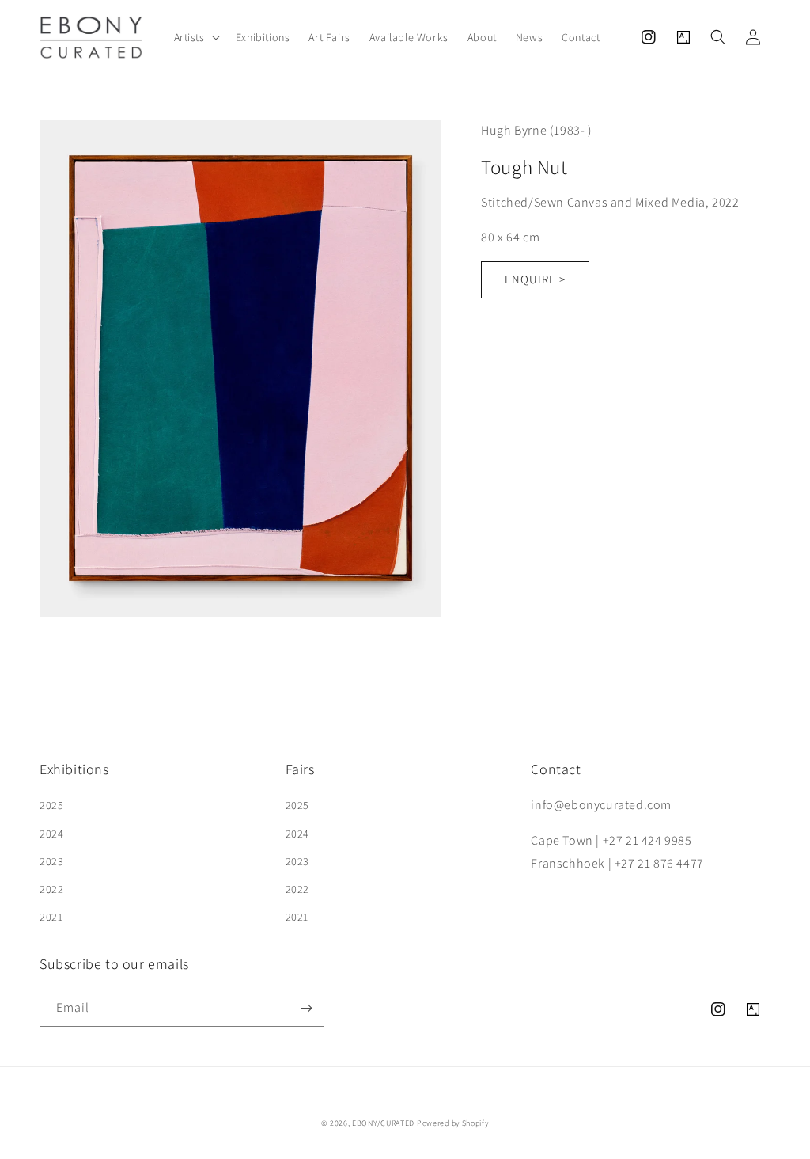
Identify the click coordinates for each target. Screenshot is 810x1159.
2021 (51, 917)
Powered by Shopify (453, 1123)
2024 (51, 833)
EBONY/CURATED (383, 1123)
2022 (51, 889)
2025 (51, 805)
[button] (195, 37)
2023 (51, 861)
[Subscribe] (306, 1008)
